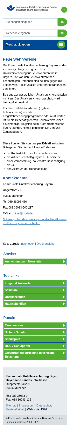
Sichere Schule (15, 332)
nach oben (27, 243)
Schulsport (12, 339)
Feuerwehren (14, 325)
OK (62, 22)
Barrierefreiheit (15, 409)
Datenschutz (44, 405)
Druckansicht (45, 243)
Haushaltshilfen (15, 303)
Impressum (26, 405)
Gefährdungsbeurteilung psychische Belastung (29, 354)
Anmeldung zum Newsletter (24, 261)
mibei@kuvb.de (22, 213)
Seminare (11, 290)
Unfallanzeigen (15, 296)
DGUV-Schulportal (17, 345)
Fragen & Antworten (18, 283)
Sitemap (11, 405)
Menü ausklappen (18, 44)
